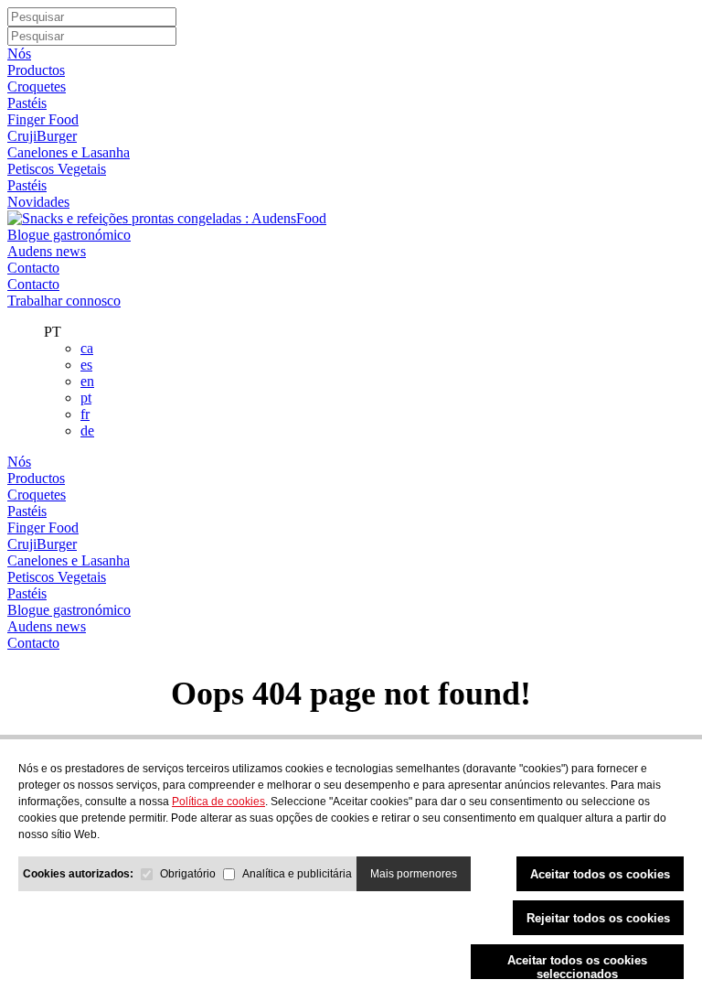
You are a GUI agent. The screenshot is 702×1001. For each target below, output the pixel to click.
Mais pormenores (413, 873)
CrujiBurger (42, 136)
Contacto (33, 267)
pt (85, 397)
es (86, 364)
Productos (36, 70)
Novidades (38, 202)
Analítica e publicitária (297, 873)
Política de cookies (218, 801)
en (87, 381)
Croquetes (36, 86)
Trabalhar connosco (64, 300)
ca (86, 348)
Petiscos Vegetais (56, 169)
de (87, 430)
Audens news (46, 251)
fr (85, 414)
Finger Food (43, 119)
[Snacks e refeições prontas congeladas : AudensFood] (166, 218)
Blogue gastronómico (69, 234)
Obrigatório (188, 873)
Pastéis (27, 103)
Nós (19, 53)
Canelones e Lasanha (68, 152)
